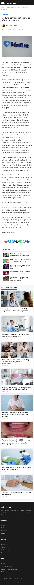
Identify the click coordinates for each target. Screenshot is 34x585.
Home (3, 563)
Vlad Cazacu (13, 25)
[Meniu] (31, 2)
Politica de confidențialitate (9, 569)
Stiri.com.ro (6, 507)
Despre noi (4, 544)
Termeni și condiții (6, 566)
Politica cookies (5, 572)
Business (3, 528)
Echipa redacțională (7, 550)
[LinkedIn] (28, 241)
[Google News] (6, 241)
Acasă (2, 7)
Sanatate (8, 7)
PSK (20, 582)
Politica (3, 533)
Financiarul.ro (10, 232)
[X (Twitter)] (17, 241)
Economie (4, 530)
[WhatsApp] (20, 241)
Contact (3, 547)
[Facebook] (13, 241)
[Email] (24, 241)
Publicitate (4, 553)
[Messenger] (9, 241)
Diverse (3, 525)
